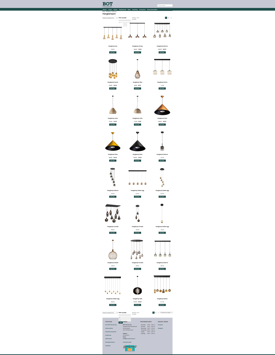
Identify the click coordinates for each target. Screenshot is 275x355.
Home (103, 11)
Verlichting (135, 9)
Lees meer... (112, 52)
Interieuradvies (109, 328)
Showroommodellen (152, 9)
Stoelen (115, 9)
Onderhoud (108, 335)
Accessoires (142, 9)
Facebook (160, 325)
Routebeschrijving (110, 342)
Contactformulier (127, 342)
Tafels (129, 9)
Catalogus (107, 345)
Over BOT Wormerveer (111, 325)
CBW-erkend (108, 338)
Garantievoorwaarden (110, 331)
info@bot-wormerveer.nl (129, 338)
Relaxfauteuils (122, 9)
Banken (105, 9)
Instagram (160, 328)
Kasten (110, 9)
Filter (121, 322)
